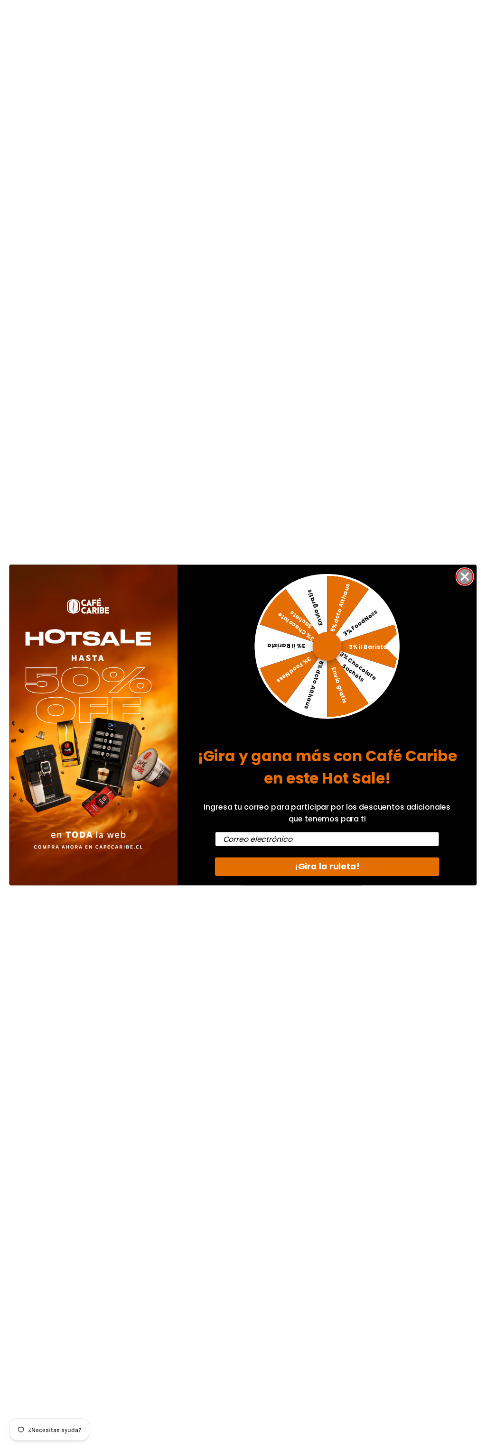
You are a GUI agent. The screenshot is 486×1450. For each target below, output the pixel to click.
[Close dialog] (465, 576)
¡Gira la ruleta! (327, 867)
